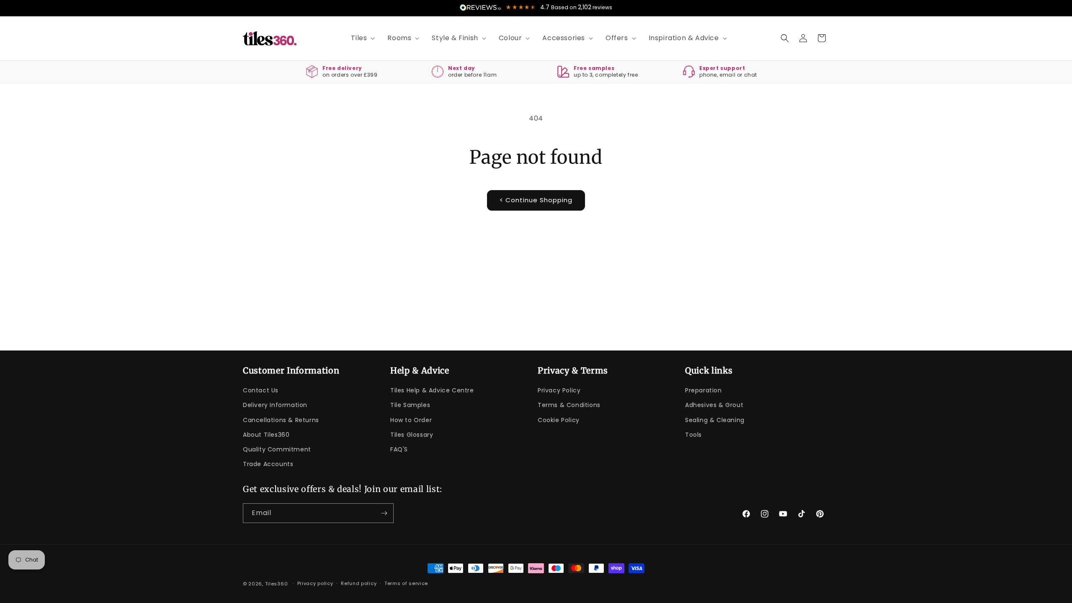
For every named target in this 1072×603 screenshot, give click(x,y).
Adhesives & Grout (714, 405)
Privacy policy (315, 583)
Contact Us (260, 390)
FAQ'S (399, 449)
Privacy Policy (559, 390)
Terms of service (406, 583)
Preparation (703, 390)
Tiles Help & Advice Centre (432, 390)
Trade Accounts (268, 464)
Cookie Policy (559, 420)
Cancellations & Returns (281, 420)
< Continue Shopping (536, 200)
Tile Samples (410, 405)
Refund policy (358, 583)
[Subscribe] (384, 513)
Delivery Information (275, 405)
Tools (693, 434)
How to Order (411, 420)
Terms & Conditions (569, 405)
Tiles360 (276, 583)
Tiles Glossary (411, 434)
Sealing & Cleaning (715, 420)
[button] (360, 38)
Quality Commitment (277, 449)
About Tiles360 (266, 434)
